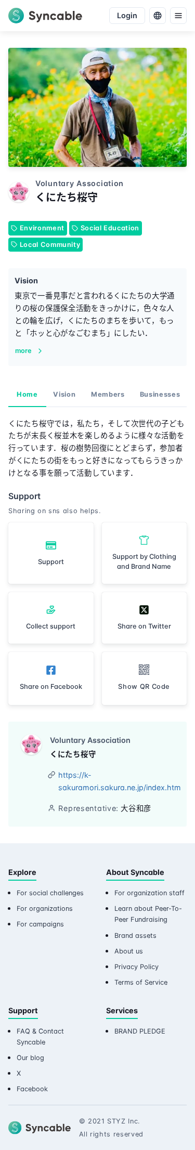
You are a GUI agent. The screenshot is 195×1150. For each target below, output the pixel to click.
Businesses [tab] (160, 394)
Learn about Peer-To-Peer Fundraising (148, 914)
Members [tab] (107, 394)
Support (51, 562)
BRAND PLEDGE (139, 1031)
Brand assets (135, 935)
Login (127, 15)
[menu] (178, 15)
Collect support (50, 626)
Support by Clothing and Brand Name (144, 561)
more (23, 351)
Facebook (32, 1089)
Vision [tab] (64, 394)
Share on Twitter (144, 626)
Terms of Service (140, 982)
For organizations (45, 908)
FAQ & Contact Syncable (40, 1036)
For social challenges (50, 893)
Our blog (30, 1058)
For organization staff (149, 893)
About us (128, 951)
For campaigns (40, 924)
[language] (157, 15)
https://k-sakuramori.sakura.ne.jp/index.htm (119, 781)
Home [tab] (27, 394)
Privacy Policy (136, 967)
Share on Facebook (51, 686)
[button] (144, 678)
